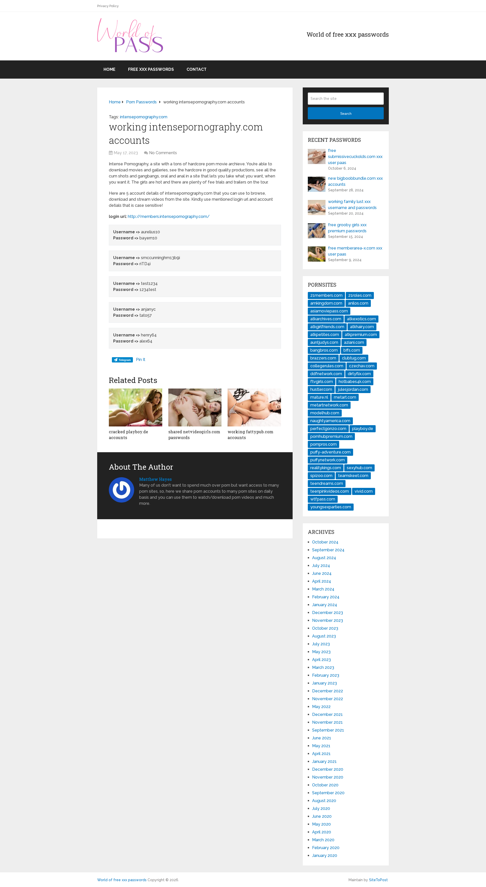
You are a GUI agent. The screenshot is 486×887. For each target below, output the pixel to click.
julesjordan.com (353, 389)
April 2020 (321, 832)
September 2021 (328, 730)
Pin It (140, 359)
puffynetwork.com (327, 460)
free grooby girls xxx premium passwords (347, 227)
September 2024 (328, 550)
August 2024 (324, 557)
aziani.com (354, 342)
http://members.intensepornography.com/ (169, 216)
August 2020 (324, 800)
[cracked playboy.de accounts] (135, 407)
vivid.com (364, 491)
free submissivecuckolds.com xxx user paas (355, 156)
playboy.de (362, 428)
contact (197, 69)
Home (109, 69)
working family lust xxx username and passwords (352, 204)
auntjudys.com (324, 342)
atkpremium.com (361, 334)
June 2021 (321, 738)
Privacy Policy (108, 6)
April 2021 (321, 753)
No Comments (163, 152)
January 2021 (324, 761)
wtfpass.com (322, 499)
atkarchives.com (325, 318)
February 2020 (325, 847)
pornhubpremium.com (331, 436)
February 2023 (325, 675)
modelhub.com (324, 413)
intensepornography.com (143, 117)
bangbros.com (324, 350)
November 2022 (327, 698)
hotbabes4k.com (355, 381)
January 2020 (324, 855)
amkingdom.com (326, 303)
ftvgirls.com (321, 381)
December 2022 (327, 691)
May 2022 (321, 706)
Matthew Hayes (155, 479)
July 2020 (321, 808)
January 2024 (324, 604)
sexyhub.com (359, 467)
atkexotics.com (361, 318)
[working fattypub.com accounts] (254, 407)
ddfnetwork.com (326, 373)
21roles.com (359, 295)
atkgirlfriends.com (327, 326)
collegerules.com (326, 365)
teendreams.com (326, 483)
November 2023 (327, 620)
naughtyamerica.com (330, 420)
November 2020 (327, 777)
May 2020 (321, 824)
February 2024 (325, 597)
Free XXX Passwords (151, 69)
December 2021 (327, 714)
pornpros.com (323, 444)
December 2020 (327, 769)
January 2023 (324, 683)
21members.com (326, 295)
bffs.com (351, 350)
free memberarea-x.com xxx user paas (355, 251)
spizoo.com (321, 475)
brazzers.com (323, 358)
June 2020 (322, 816)
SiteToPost (378, 880)
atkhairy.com (362, 326)
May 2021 (321, 745)
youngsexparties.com (330, 507)
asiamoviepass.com (329, 311)
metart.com (345, 397)
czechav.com (361, 365)
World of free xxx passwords (122, 880)
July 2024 (321, 565)
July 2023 (321, 644)
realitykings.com (325, 467)
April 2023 (321, 659)
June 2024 (322, 573)
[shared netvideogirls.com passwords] (195, 407)
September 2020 (328, 792)
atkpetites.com (324, 334)
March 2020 (323, 839)
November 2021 (327, 722)
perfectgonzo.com (328, 428)
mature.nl (319, 397)
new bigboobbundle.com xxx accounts (355, 181)
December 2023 (327, 612)
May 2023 (321, 651)
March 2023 (323, 667)
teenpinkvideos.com (329, 491)
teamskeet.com (353, 475)
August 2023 (324, 636)
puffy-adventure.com (330, 452)
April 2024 (321, 581)
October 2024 (325, 542)
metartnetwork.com (329, 405)
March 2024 (323, 589)
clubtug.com (354, 358)
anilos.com (358, 303)
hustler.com (321, 389)
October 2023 (325, 628)
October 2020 (325, 785)
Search (346, 113)
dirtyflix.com (359, 373)
